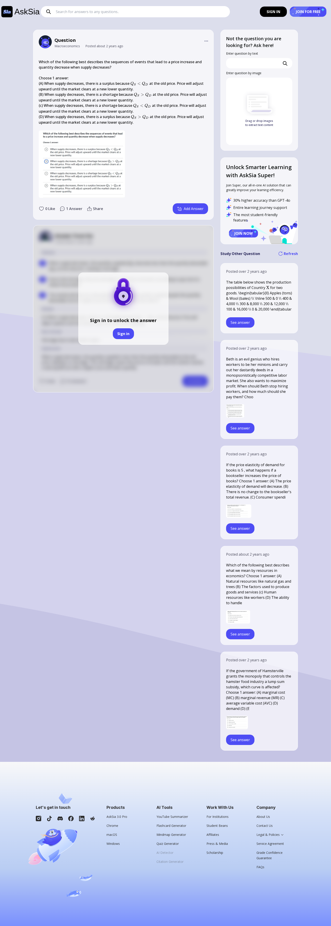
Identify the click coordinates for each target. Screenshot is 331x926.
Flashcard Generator (171, 825)
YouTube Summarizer (172, 816)
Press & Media (217, 843)
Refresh (291, 253)
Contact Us (264, 825)
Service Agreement (270, 843)
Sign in (123, 333)
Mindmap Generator (171, 834)
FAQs (260, 867)
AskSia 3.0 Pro (117, 816)
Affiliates (212, 834)
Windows (113, 843)
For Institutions (217, 816)
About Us (263, 816)
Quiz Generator (167, 843)
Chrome (112, 825)
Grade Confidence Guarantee (269, 855)
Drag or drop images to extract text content (259, 123)
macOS (112, 834)
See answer (240, 322)
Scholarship (214, 852)
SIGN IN (273, 11)
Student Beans (217, 825)
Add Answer (194, 208)
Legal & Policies (268, 834)
